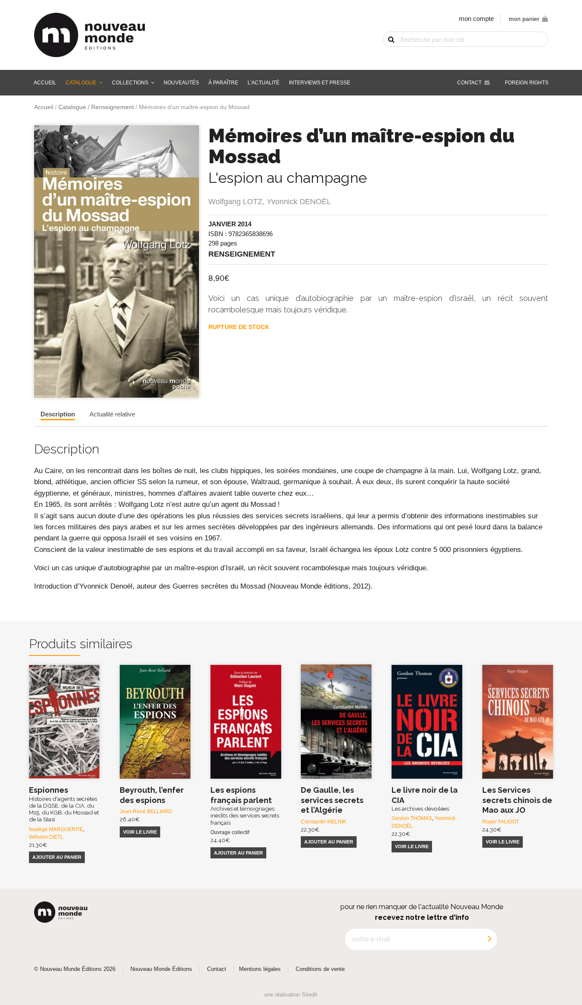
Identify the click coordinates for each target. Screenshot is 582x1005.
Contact (469, 83)
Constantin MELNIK (323, 822)
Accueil (45, 83)
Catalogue (81, 83)
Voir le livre (140, 832)
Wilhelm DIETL (46, 837)
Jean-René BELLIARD (146, 811)
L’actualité (263, 83)
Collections (130, 83)
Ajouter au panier (56, 857)
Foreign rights (526, 83)
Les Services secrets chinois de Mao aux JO (517, 800)
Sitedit (309, 994)
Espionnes (64, 804)
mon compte (476, 18)
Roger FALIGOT (500, 822)
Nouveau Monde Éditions (161, 969)
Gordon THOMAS (412, 818)
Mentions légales (260, 969)
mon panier (524, 19)
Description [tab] (57, 414)
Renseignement (112, 107)
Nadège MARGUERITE (56, 829)
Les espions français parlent (244, 806)
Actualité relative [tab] (112, 414)
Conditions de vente (320, 969)
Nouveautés (181, 83)
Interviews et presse (319, 83)
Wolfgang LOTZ (235, 201)
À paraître (223, 83)
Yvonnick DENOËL (299, 201)
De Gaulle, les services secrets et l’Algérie (332, 800)
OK (386, 54)
